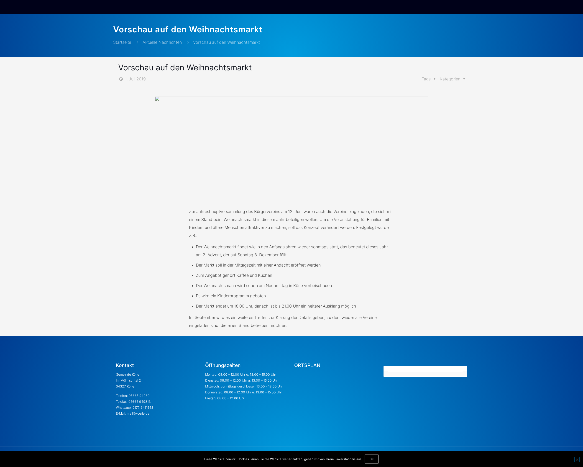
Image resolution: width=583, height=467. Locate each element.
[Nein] (577, 459)
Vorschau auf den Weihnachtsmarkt (226, 42)
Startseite (122, 42)
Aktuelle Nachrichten (162, 42)
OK (372, 459)
